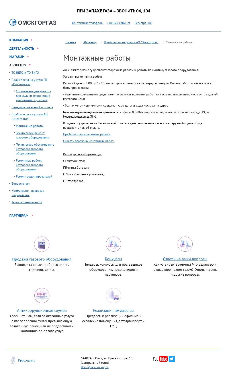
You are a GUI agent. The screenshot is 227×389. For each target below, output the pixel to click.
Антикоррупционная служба (42, 310)
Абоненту (17, 65)
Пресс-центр (26, 360)
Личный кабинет (118, 23)
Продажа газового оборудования (41, 259)
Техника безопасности (27, 202)
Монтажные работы (29, 126)
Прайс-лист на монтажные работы (86, 134)
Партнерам (19, 215)
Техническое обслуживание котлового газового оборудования (35, 148)
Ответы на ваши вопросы (185, 258)
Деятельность (21, 48)
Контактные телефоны (87, 23)
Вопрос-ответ (21, 184)
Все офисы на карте (94, 367)
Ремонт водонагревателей (34, 176)
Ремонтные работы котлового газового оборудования (29, 164)
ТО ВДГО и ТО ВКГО (25, 73)
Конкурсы (113, 258)
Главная (70, 42)
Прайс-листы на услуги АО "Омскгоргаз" (131, 42)
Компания (18, 40)
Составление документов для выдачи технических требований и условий (33, 95)
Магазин (16, 56)
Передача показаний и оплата (32, 107)
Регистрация (143, 23)
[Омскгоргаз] (33, 22)
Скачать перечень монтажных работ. (89, 141)
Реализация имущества (113, 310)
